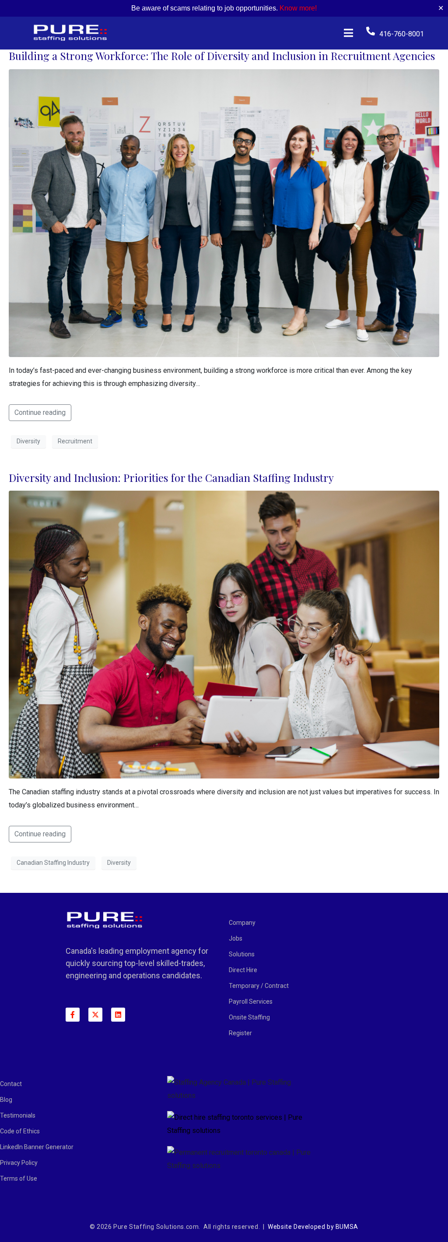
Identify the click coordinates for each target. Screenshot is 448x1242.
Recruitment (75, 441)
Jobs (235, 938)
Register (240, 1033)
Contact (11, 1083)
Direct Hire (243, 969)
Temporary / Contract (259, 985)
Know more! (298, 8)
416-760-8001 (401, 34)
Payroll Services (251, 1001)
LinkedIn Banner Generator (37, 1146)
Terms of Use (18, 1178)
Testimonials (17, 1115)
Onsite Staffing (249, 1017)
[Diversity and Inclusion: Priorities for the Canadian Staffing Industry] (224, 634)
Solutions (242, 954)
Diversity (28, 441)
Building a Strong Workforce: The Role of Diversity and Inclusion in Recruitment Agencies (222, 56)
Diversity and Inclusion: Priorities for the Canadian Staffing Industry (171, 478)
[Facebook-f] (73, 1015)
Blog (6, 1099)
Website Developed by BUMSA (313, 1226)
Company (242, 922)
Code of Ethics (20, 1131)
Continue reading (40, 412)
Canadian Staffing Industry (53, 862)
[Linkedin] (118, 1015)
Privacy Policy (19, 1162)
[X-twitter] (95, 1015)
